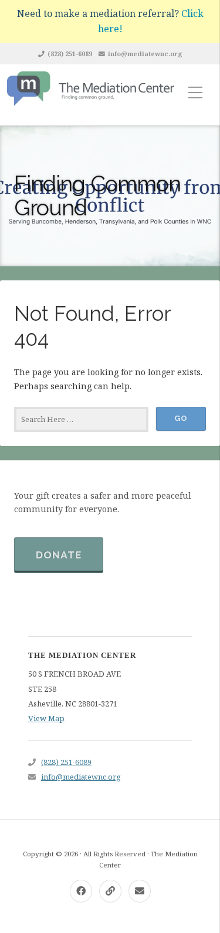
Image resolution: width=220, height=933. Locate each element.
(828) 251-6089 (70, 53)
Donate (59, 555)
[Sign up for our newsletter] (110, 891)
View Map (46, 718)
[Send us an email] (139, 891)
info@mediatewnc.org (145, 53)
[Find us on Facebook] (81, 891)
